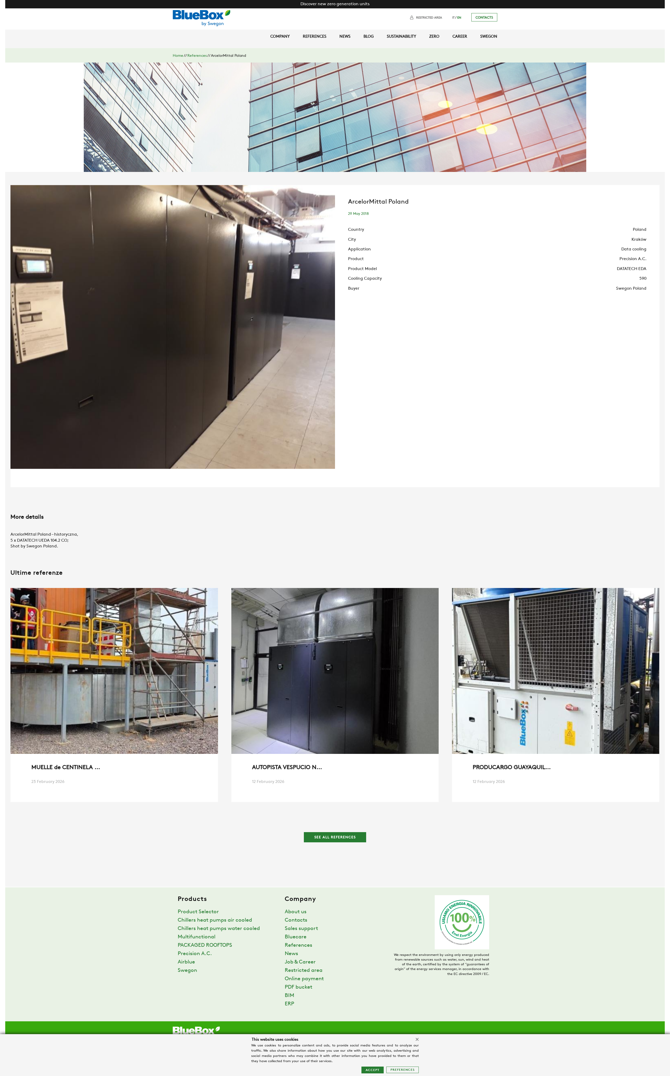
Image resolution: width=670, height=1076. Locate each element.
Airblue (186, 962)
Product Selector (198, 912)
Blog (369, 37)
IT (453, 17)
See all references (335, 837)
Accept (372, 1070)
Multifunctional (196, 937)
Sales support (301, 928)
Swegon (488, 37)
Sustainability (401, 37)
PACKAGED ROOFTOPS (205, 945)
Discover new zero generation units (335, 4)
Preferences (402, 1070)
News (344, 37)
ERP (289, 1004)
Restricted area (429, 17)
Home (178, 56)
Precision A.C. (195, 953)
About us (295, 912)
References (314, 37)
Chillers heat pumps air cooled (215, 920)
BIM (289, 995)
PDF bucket (298, 987)
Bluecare (295, 937)
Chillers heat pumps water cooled (219, 928)
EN (459, 17)
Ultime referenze (36, 573)
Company (280, 37)
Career (460, 37)
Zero (434, 37)
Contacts (484, 17)
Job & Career (300, 962)
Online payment (304, 979)
